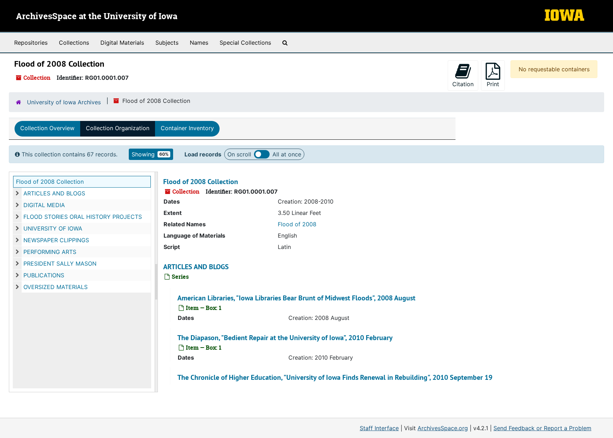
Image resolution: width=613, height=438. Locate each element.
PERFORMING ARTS (49, 251)
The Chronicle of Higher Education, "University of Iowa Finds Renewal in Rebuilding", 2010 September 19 (334, 377)
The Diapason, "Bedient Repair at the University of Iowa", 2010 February (285, 337)
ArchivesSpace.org (443, 428)
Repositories (31, 42)
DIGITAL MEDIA (44, 205)
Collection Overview (47, 128)
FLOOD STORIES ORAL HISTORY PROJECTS (82, 216)
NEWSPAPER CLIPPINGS (56, 240)
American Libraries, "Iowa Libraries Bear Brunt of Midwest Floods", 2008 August (296, 298)
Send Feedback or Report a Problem (542, 428)
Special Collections (245, 42)
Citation (463, 84)
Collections (74, 42)
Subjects (166, 42)
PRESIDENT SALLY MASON (59, 263)
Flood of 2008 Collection (50, 181)
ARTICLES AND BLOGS (54, 193)
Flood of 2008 (297, 224)
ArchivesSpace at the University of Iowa (96, 16)
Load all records (262, 154)
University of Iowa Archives (64, 102)
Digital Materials (122, 42)
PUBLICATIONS (43, 275)
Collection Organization (117, 128)
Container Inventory (187, 128)
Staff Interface (379, 428)
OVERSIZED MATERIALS (55, 286)
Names (199, 42)
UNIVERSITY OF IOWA (52, 228)
